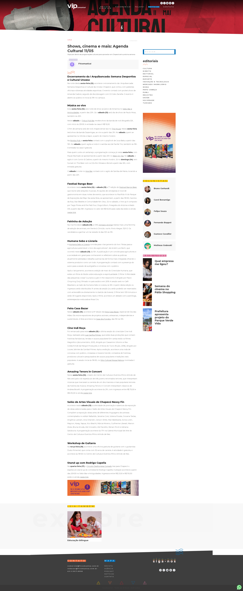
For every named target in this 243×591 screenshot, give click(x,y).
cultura (147, 68)
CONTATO (168, 7)
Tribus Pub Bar (88, 121)
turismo (147, 103)
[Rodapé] (103, 488)
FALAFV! (139, 7)
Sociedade (148, 100)
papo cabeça (150, 90)
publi (146, 92)
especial (147, 76)
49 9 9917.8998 (75, 571)
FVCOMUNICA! (123, 7)
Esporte (147, 79)
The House (116, 129)
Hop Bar (89, 171)
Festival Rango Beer (128, 187)
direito (147, 71)
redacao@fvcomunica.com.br (82, 568)
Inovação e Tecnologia (156, 82)
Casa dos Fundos (103, 319)
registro (148, 95)
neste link (71, 212)
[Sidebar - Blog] (159, 143)
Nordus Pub (75, 141)
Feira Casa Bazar (112, 312)
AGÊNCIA (108, 568)
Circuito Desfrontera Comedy (99, 466)
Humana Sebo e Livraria (79, 244)
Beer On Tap (118, 156)
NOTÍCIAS (153, 7)
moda (146, 87)
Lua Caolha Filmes (93, 335)
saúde (146, 98)
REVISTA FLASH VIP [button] (105, 7)
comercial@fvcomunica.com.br (83, 566)
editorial (148, 74)
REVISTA (108, 566)
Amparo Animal (106, 225)
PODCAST (109, 571)
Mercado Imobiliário (154, 84)
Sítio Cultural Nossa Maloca (112, 360)
